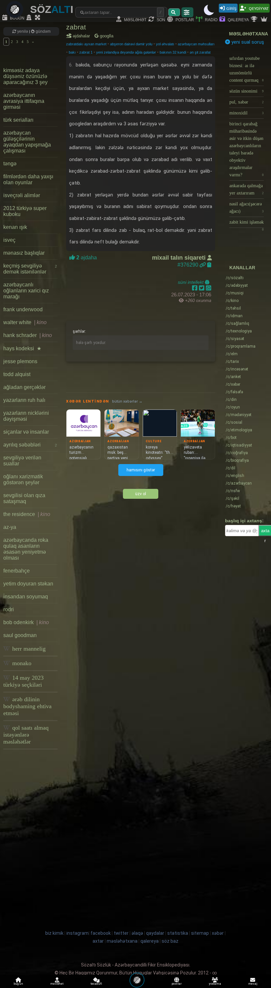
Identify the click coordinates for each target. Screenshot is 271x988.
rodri (8, 609)
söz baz (170, 941)
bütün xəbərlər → (127, 401)
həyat (233, 506)
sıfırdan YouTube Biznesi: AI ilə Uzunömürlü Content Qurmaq (246, 69)
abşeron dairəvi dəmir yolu (131, 44)
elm (232, 354)
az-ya (9, 527)
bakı (72, 52)
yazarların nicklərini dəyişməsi (26, 416)
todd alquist (16, 374)
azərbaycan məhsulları (196, 44)
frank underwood (23, 309)
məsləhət (134, 19)
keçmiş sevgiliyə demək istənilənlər (30, 269)
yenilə (22, 31)
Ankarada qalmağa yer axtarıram (246, 189)
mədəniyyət (239, 414)
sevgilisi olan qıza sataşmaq (24, 498)
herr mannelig (28, 648)
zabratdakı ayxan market (86, 44)
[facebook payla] (195, 288)
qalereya (238, 19)
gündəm (43, 31)
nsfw (233, 491)
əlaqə (137, 933)
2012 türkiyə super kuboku (25, 211)
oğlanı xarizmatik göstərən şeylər (23, 479)
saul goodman (20, 635)
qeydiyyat (258, 8)
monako (21, 663)
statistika (177, 933)
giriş (231, 8)
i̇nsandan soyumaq (25, 596)
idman (234, 316)
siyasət (235, 338)
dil (230, 468)
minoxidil (246, 112)
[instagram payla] (202, 288)
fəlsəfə (234, 392)
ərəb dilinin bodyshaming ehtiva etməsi (27, 706)
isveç (9, 240)
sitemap (200, 933)
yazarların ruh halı (24, 400)
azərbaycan (239, 483)
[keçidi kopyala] (209, 265)
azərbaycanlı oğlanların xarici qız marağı (26, 290)
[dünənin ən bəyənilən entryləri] (255, 19)
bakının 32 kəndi (173, 52)
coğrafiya (237, 453)
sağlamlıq (237, 323)
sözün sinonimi (246, 91)
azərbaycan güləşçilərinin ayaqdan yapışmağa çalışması (27, 141)
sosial (234, 422)
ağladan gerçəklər (24, 387)
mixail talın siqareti (179, 257)
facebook (101, 933)
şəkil (232, 498)
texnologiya (239, 331)
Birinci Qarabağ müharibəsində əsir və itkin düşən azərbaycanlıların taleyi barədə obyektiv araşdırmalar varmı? (246, 149)
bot (231, 437)
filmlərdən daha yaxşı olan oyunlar (28, 179)
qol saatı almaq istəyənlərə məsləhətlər (26, 734)
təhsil (233, 308)
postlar (184, 19)
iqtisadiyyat (239, 445)
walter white (25, 322)
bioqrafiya (237, 460)
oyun (233, 407)
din (231, 399)
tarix (232, 361)
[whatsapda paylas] (208, 288)
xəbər (233, 384)
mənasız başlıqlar (24, 253)
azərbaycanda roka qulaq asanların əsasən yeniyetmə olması (25, 549)
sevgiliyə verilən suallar (22, 460)
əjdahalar (82, 35)
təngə (10, 163)
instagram (77, 933)
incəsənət (237, 369)
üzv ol (140, 494)
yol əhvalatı (165, 44)
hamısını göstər (141, 470)
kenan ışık (15, 227)
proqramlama (240, 346)
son (160, 19)
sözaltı (235, 278)
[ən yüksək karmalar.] (265, 19)
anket (233, 376)
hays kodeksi (22, 348)
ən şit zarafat (200, 52)
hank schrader (27, 335)
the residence (26, 514)
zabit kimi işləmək (246, 224)
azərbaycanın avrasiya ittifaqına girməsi (23, 101)
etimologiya (239, 430)
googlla (105, 35)
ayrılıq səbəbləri (30, 445)
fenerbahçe (16, 571)
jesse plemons (20, 361)
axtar (98, 941)
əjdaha (86, 257)
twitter (121, 933)
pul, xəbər (246, 102)
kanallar (242, 267)
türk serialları (18, 120)
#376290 (188, 265)
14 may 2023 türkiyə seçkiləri (23, 681)
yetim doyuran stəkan (28, 583)
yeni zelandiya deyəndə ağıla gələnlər (126, 52)
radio (210, 19)
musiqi (235, 293)
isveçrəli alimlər (21, 195)
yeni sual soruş (247, 42)
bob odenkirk (26, 622)
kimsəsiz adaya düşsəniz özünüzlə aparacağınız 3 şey (25, 76)
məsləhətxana (248, 33)
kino (232, 300)
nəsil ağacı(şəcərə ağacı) (246, 207)
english (235, 475)
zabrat (76, 27)
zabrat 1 (86, 52)
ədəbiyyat (237, 285)
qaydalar (155, 933)
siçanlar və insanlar (26, 432)
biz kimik (54, 933)
